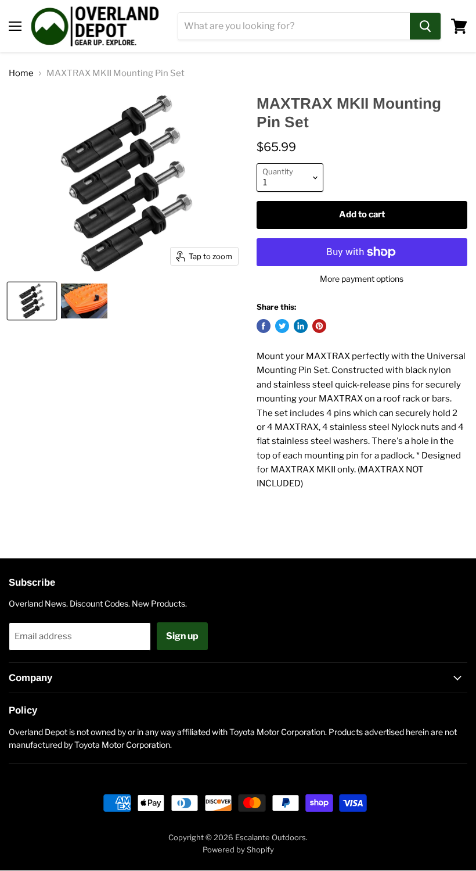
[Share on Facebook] (264, 326)
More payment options (361, 279)
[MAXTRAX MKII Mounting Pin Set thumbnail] (32, 301)
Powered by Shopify (238, 849)
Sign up (182, 635)
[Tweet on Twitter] (282, 326)
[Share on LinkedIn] (301, 326)
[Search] (425, 26)
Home (21, 73)
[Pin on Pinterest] (319, 326)
